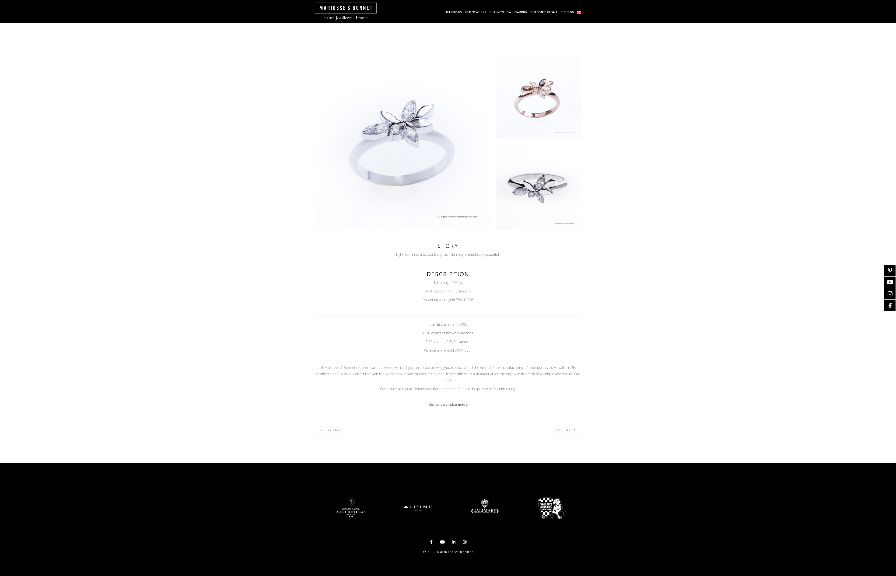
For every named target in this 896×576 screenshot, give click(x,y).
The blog (567, 12)
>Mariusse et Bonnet (346, 11)
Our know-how (500, 12)
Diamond (520, 12)
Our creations (475, 12)
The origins (453, 12)
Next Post (564, 429)
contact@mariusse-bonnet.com (427, 388)
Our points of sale (543, 12)
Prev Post (332, 429)
